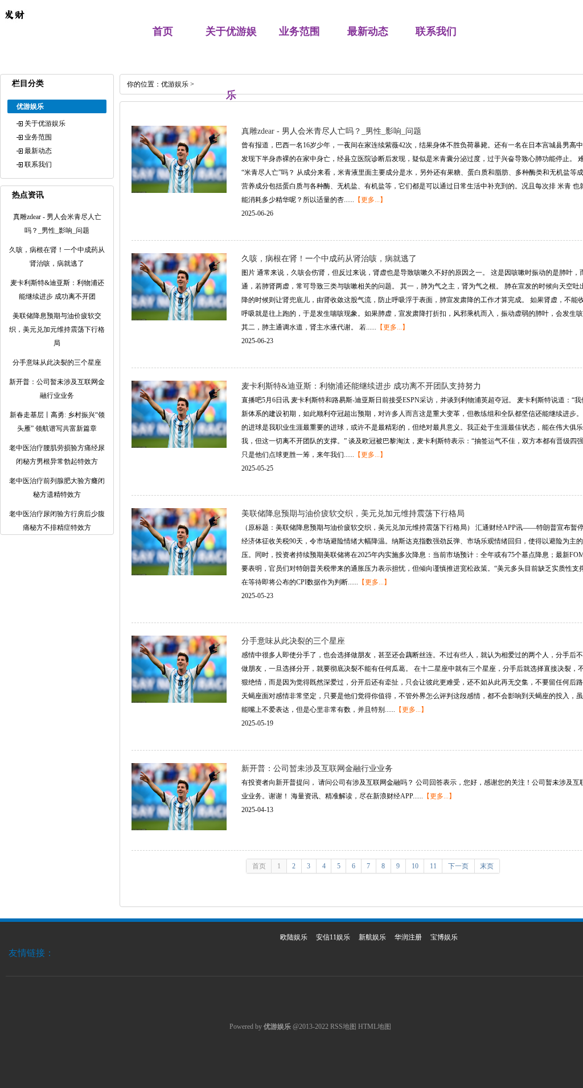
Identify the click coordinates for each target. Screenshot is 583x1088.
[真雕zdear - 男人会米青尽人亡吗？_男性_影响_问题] (179, 191)
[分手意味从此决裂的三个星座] (179, 700)
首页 (163, 31)
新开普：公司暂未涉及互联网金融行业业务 (317, 768)
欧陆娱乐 (293, 937)
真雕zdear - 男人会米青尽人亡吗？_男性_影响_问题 (331, 131)
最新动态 (367, 31)
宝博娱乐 (444, 937)
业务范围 (299, 31)
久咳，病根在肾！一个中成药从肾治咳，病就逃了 (329, 258)
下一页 (458, 866)
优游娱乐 (174, 84)
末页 (487, 866)
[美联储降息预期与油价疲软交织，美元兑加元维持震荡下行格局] (179, 573)
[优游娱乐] (14, 26)
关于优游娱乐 (44, 123)
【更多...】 (370, 200)
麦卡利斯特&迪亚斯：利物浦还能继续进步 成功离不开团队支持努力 (361, 386)
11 (433, 866)
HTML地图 (374, 1027)
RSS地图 (343, 1027)
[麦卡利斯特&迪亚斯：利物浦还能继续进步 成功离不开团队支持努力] (179, 446)
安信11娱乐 (333, 937)
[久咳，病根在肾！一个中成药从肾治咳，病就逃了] (179, 318)
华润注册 (408, 937)
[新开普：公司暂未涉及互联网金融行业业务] (179, 828)
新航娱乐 (372, 937)
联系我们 (436, 31)
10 (415, 866)
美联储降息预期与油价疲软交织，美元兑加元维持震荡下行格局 (353, 513)
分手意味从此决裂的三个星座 (293, 641)
